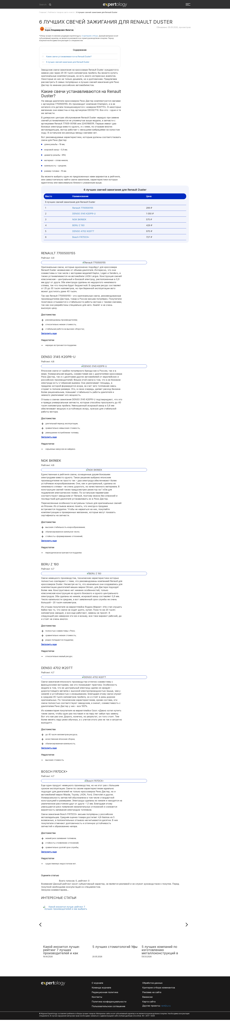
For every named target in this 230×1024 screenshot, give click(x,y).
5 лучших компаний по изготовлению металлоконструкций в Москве (160, 950)
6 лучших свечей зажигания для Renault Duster (67, 62)
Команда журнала (101, 987)
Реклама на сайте (151, 992)
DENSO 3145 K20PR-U (84, 213)
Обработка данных (152, 983)
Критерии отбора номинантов (158, 987)
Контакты (97, 997)
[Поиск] (50, 5)
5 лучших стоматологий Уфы (114, 947)
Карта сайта (148, 1001)
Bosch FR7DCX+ (80, 237)
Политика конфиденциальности (109, 1001)
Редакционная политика (105, 992)
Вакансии (147, 997)
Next (186, 924)
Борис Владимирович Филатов (59, 30)
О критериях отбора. (90, 36)
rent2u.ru (166, 1005)
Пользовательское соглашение (108, 1006)
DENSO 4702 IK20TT (83, 231)
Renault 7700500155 (82, 208)
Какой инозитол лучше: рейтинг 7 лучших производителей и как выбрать (61, 950)
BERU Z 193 (78, 225)
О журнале (97, 983)
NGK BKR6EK (79, 219)
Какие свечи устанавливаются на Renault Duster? (69, 56)
